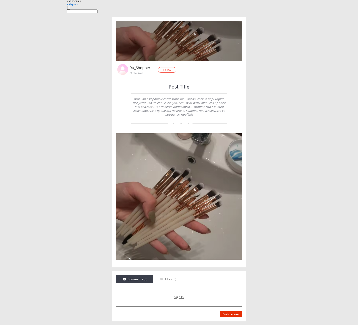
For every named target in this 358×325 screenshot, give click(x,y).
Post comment (230, 314)
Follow (167, 69)
